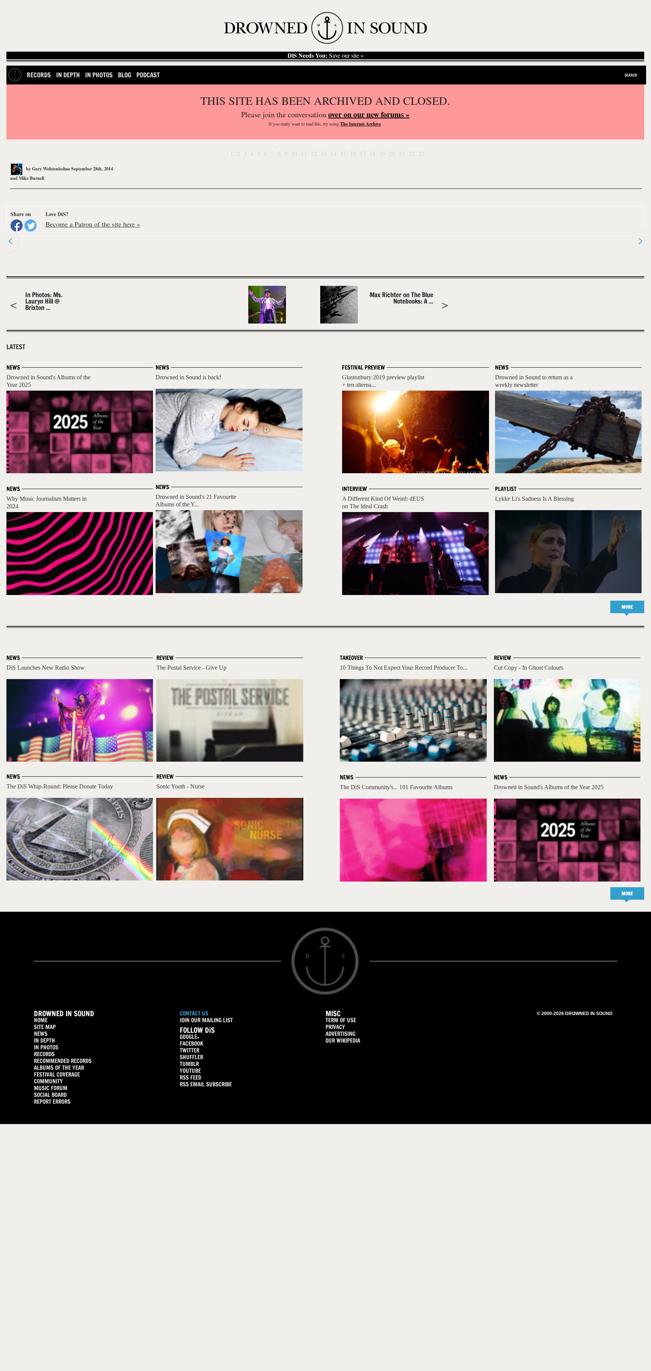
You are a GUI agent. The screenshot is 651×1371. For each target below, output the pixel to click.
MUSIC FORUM (50, 1088)
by (47, 169)
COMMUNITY (48, 1081)
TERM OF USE (341, 1020)
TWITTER (189, 1050)
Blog (124, 75)
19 (382, 153)
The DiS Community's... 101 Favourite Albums (396, 787)
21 (402, 153)
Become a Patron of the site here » (93, 223)
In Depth (68, 75)
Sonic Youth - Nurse (180, 786)
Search (631, 75)
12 (314, 153)
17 (363, 153)
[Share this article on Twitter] (30, 225)
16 (353, 153)
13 (324, 153)
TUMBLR (189, 1064)
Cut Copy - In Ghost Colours (528, 667)
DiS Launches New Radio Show (45, 667)
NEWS (40, 1034)
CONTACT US (194, 1013)
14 (333, 153)
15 (343, 153)
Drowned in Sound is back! (188, 377)
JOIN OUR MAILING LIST (206, 1020)
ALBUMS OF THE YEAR (59, 1068)
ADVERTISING (340, 1034)
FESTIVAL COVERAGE (57, 1074)
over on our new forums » (369, 114)
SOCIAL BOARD (50, 1095)
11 (304, 153)
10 (294, 153)
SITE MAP (45, 1027)
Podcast (148, 75)
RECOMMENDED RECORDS (63, 1061)
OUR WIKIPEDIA (343, 1040)
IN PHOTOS (46, 1047)
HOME (40, 1020)
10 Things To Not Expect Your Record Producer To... (404, 667)
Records (39, 75)
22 (412, 153)
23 (422, 153)
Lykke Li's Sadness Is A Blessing (534, 498)
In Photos (99, 75)
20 (392, 153)
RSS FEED (190, 1077)
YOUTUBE (190, 1071)
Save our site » (325, 55)
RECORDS (44, 1054)
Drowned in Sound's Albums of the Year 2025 (549, 787)
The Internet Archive (360, 124)
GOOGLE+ (189, 1037)
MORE (627, 607)
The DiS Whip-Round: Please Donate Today (59, 786)
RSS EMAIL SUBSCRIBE (206, 1084)
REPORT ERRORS (52, 1102)
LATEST (15, 346)
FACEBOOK (191, 1043)
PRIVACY (335, 1027)
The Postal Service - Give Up (191, 667)
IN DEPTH (44, 1040)
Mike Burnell (31, 178)
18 (373, 153)
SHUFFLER (191, 1057)
